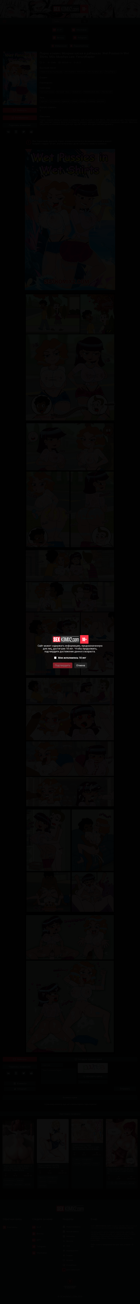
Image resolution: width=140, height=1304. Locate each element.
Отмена (80, 665)
